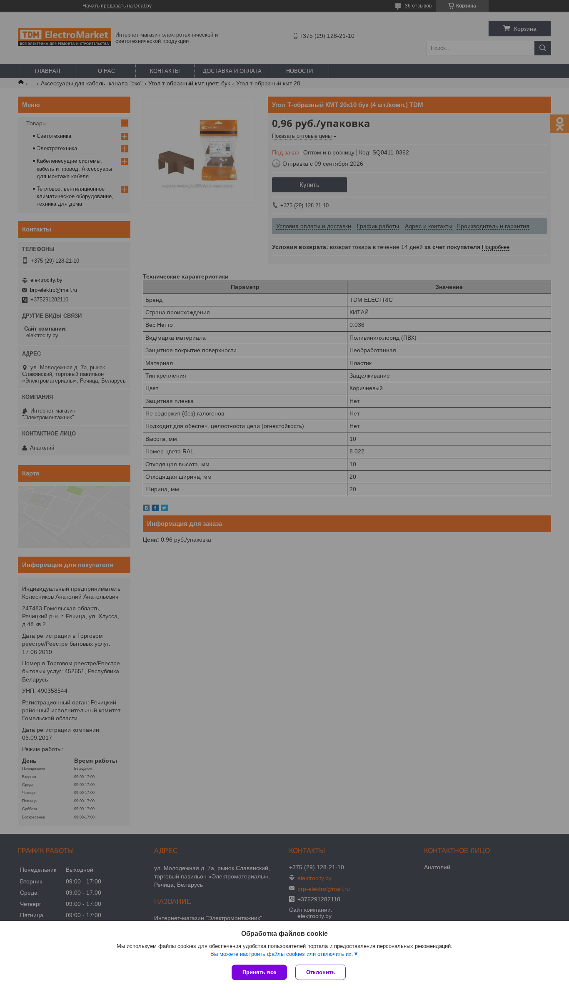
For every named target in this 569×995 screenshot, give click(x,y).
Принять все (259, 972)
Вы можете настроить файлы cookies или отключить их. (281, 954)
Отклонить (320, 972)
